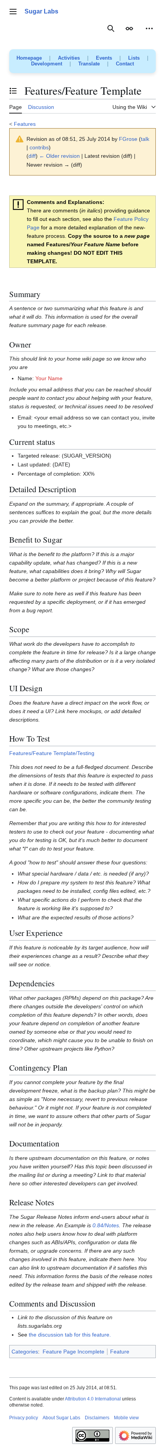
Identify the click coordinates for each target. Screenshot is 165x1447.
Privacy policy (23, 1417)
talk (145, 139)
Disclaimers (97, 1417)
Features (25, 124)
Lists (134, 58)
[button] (13, 11)
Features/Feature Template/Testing (51, 753)
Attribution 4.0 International (93, 1399)
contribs (39, 147)
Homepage (29, 58)
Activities (69, 58)
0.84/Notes (105, 1225)
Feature (119, 1351)
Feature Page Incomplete (73, 1351)
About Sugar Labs (61, 1417)
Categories (25, 1351)
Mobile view (126, 1417)
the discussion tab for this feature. (70, 1335)
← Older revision (59, 156)
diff (32, 156)
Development (46, 64)
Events (104, 58)
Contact (125, 64)
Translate (89, 64)
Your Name (49, 378)
